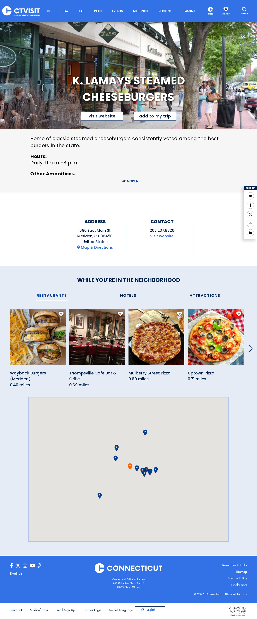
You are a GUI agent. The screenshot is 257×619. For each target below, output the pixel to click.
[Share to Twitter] (250, 214)
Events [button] (117, 11)
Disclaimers (239, 584)
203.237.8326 (162, 230)
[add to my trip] (61, 313)
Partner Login (92, 609)
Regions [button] (165, 11)
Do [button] (49, 11)
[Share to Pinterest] (250, 223)
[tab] (52, 295)
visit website (102, 116)
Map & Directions (97, 247)
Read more (127, 181)
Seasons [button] (188, 11)
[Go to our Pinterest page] (39, 566)
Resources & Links (234, 565)
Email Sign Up (65, 609)
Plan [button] (98, 11)
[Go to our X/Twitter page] (18, 566)
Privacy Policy (237, 578)
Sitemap (241, 571)
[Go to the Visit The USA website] (237, 610)
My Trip (226, 13)
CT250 (210, 13)
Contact (16, 609)
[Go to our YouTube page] (32, 566)
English (150, 610)
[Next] (251, 348)
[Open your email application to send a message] (250, 195)
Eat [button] (81, 11)
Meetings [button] (140, 11)
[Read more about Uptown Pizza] (216, 339)
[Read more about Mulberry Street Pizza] (156, 339)
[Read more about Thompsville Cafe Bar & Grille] (97, 339)
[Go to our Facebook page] (11, 566)
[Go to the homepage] (21, 10)
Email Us (16, 573)
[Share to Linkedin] (250, 232)
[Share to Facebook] (250, 205)
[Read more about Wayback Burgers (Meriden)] (38, 339)
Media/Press (39, 609)
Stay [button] (65, 11)
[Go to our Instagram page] (25, 566)
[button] (137, 468)
